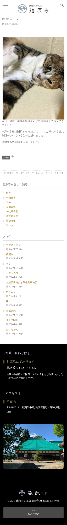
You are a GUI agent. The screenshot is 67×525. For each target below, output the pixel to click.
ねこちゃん (12, 329)
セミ (8, 264)
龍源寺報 (11, 221)
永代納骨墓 (12, 211)
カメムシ (11, 292)
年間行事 (11, 198)
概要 (8, 193)
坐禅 (8, 202)
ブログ (6, 157)
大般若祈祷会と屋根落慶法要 (21, 282)
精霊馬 (9, 254)
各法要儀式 (12, 216)
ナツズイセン (13, 245)
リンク (9, 225)
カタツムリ (12, 273)
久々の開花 (12, 320)
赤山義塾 (11, 207)
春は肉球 (11, 311)
